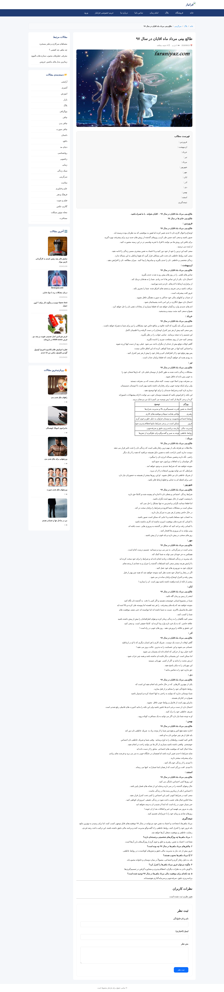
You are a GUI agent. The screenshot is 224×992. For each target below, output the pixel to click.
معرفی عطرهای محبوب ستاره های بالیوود (49, 56)
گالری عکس (62, 206)
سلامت (64, 183)
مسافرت (63, 218)
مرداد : (184, 162)
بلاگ (167, 13)
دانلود (65, 141)
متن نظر (184, 944)
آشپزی (64, 88)
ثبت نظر (181, 970)
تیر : (185, 157)
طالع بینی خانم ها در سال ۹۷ (180, 218)
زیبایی (64, 165)
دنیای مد (63, 147)
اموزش (64, 94)
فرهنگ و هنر (62, 194)
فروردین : (183, 142)
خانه (192, 13)
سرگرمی (177, 26)
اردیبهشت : (182, 147)
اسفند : (184, 197)
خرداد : (184, 152)
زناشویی (63, 159)
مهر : (185, 172)
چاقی (65, 117)
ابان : (185, 177)
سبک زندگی (62, 171)
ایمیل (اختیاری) (182, 931)
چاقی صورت (61, 129)
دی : (185, 187)
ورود (86, 13)
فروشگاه (179, 13)
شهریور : (183, 167)
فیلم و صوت (62, 200)
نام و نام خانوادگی (180, 918)
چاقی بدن (63, 123)
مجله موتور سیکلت (59, 212)
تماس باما (139, 13)
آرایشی (64, 82)
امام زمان (154, 13)
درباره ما (124, 13)
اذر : (185, 182)
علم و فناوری (61, 188)
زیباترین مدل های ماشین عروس (53, 62)
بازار (65, 100)
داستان (64, 135)
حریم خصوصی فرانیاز (104, 13)
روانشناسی (62, 153)
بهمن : (184, 192)
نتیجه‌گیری (182, 202)
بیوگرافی (63, 111)
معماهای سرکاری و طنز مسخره (53, 44)
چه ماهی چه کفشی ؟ (58, 50)
